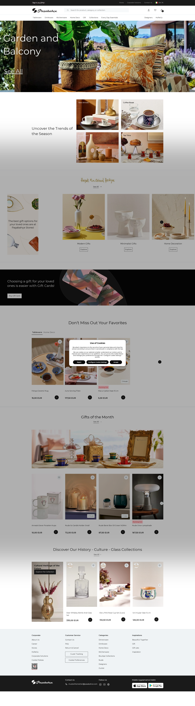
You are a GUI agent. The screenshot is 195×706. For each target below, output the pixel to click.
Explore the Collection (45, 572)
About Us (35, 640)
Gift (84, 18)
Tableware (37, 18)
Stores (121, 3)
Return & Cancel (72, 648)
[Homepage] (45, 10)
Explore (84, 249)
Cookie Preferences (77, 660)
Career (34, 644)
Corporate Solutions (134, 3)
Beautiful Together (140, 640)
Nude (101, 660)
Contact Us (148, 3)
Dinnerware (103, 640)
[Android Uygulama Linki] (155, 685)
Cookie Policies (38, 660)
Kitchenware (61, 18)
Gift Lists (135, 648)
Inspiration (136, 652)
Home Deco (75, 18)
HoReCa (159, 18)
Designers (148, 18)
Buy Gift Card (14, 296)
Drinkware (49, 18)
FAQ (67, 644)
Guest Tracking (76, 654)
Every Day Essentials (109, 18)
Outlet (101, 668)
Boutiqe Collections (107, 656)
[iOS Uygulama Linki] (139, 685)
